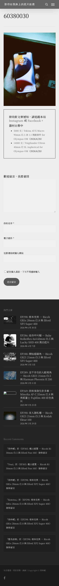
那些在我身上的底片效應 (19, 4)
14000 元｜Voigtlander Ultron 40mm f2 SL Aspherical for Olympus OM (29, 147)
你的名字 (9, 223)
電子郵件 (9, 238)
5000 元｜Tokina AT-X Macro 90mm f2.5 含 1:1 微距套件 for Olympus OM (29, 134)
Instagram (16, 120)
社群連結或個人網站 (13, 253)
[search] (47, 4)
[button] (53, 4)
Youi (10, 464)
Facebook (34, 120)
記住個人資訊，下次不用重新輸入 (23, 271)
